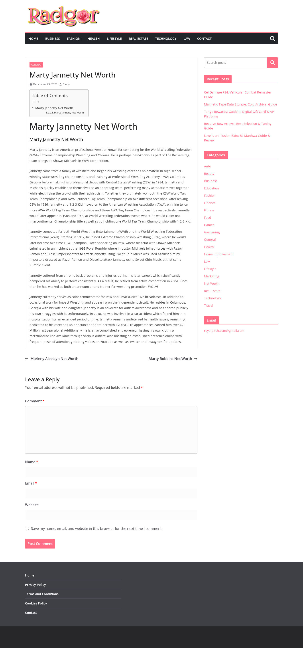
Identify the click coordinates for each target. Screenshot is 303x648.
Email (31, 483)
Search (272, 62)
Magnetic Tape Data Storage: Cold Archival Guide (240, 104)
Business (52, 38)
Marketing (211, 276)
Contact (204, 38)
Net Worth (211, 283)
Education (211, 188)
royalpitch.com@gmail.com (224, 330)
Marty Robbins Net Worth (170, 358)
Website (32, 504)
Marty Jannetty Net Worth (54, 108)
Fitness (209, 210)
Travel (208, 305)
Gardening (212, 232)
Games (209, 225)
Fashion (74, 38)
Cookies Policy (36, 603)
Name (31, 461)
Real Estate (138, 38)
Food (207, 217)
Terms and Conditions (42, 594)
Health (94, 38)
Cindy (66, 84)
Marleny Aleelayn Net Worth (54, 358)
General (36, 64)
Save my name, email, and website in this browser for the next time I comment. (97, 528)
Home (33, 38)
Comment (35, 401)
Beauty (209, 173)
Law (186, 38)
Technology (165, 38)
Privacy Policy (35, 584)
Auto (207, 166)
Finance (210, 203)
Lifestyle (114, 38)
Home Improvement (219, 254)
